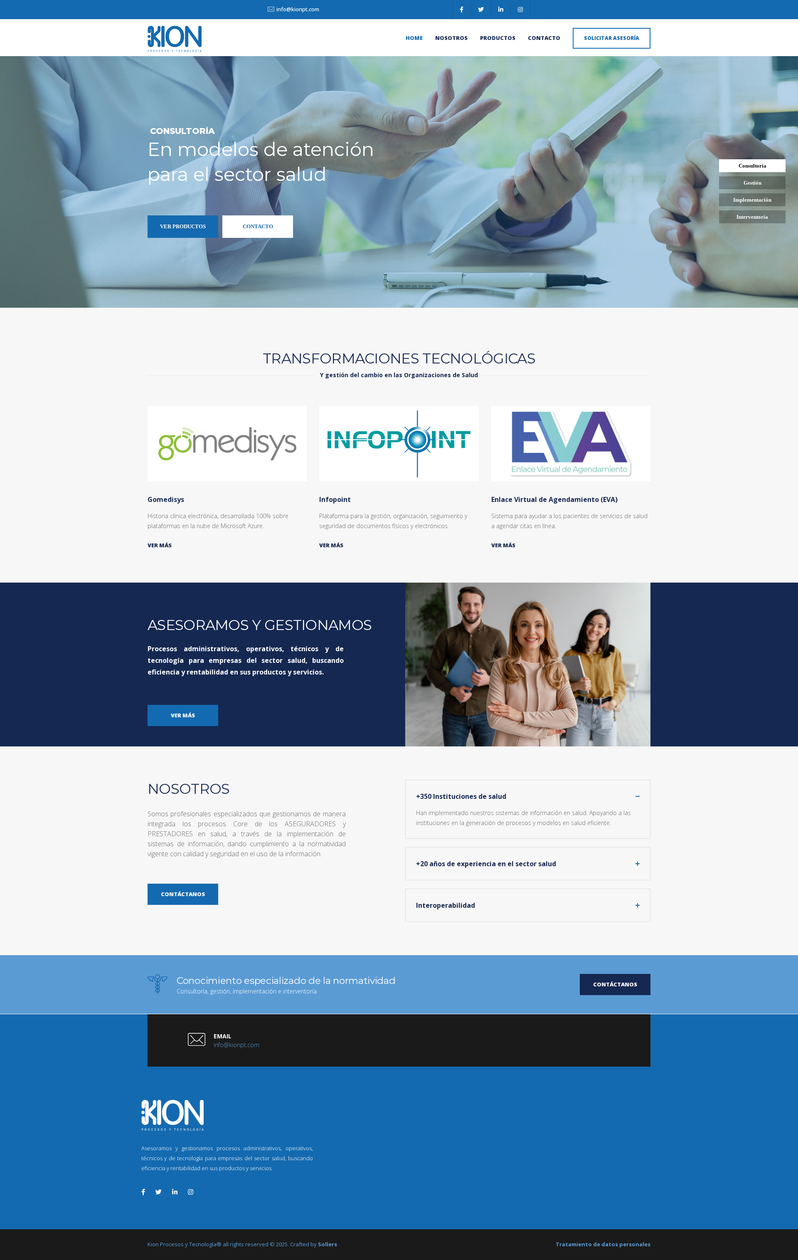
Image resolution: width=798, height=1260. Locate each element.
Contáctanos (615, 984)
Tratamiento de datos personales (603, 1244)
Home (414, 38)
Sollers (327, 1244)
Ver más (160, 545)
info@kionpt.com (297, 9)
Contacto (544, 38)
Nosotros (451, 38)
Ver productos (183, 226)
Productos (497, 38)
